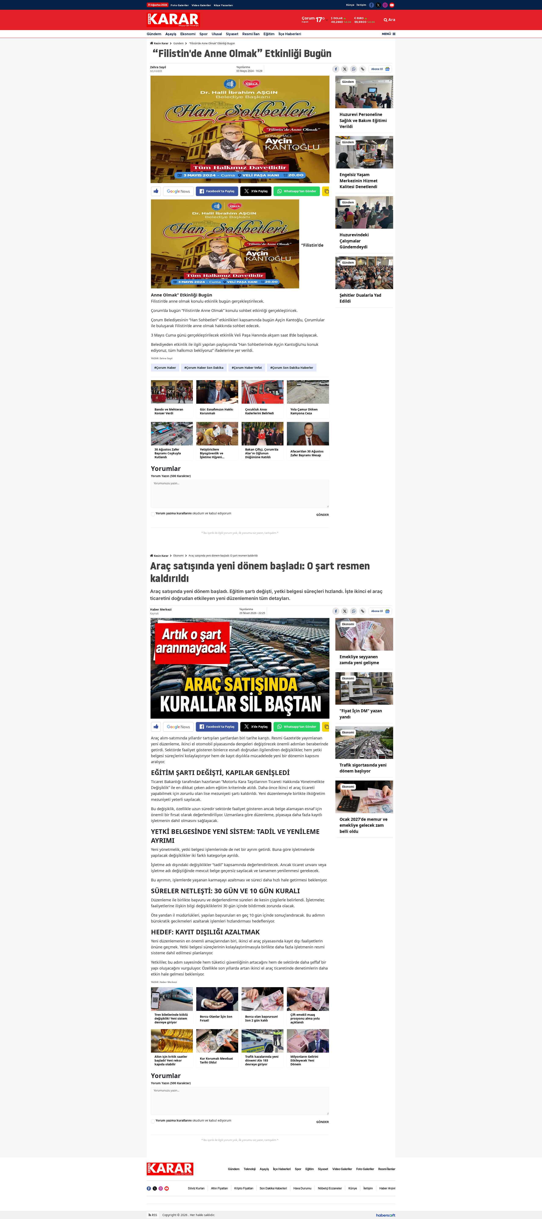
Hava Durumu (302, 1188)
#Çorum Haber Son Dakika (203, 368)
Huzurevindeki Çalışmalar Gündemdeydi (354, 241)
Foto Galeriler (180, 5)
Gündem (154, 34)
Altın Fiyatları (219, 1188)
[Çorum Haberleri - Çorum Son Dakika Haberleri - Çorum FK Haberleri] (170, 1168)
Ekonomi (187, 34)
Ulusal (217, 34)
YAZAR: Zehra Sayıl (161, 358)
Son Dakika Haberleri (273, 1188)
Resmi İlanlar (386, 1169)
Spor (203, 34)
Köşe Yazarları (223, 5)
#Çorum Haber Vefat (247, 368)
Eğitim (269, 34)
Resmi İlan (251, 34)
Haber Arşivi (387, 1188)
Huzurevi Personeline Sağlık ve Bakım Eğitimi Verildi (363, 120)
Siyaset (232, 34)
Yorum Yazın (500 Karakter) (171, 476)
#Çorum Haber (165, 368)
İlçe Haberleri (290, 34)
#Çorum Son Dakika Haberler (291, 368)
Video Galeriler (201, 5)
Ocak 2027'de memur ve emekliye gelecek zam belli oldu (363, 825)
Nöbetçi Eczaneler (330, 1188)
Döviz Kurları (196, 1188)
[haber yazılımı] (385, 1215)
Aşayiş (170, 34)
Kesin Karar (160, 43)
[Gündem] (364, 91)
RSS (154, 1215)
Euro (360, 18)
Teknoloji (250, 1169)
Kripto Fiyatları (243, 1188)
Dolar (338, 18)
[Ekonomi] (364, 634)
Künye (350, 5)
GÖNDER (322, 515)
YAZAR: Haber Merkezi (164, 982)
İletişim (361, 5)
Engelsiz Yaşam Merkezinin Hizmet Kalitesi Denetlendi (358, 180)
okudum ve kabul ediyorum (193, 513)
